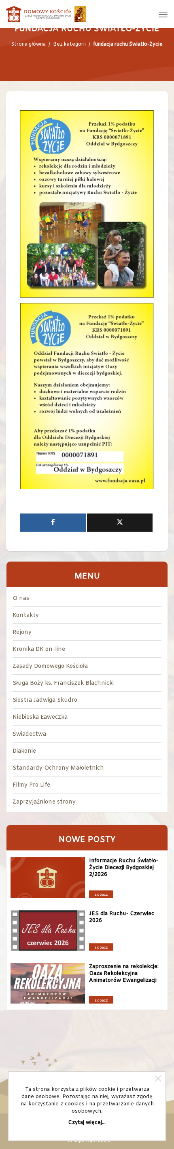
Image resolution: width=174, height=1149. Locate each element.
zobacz (101, 894)
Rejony (22, 632)
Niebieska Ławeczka (40, 717)
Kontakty (26, 615)
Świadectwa (29, 734)
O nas (21, 598)
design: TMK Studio (89, 1141)
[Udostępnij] (53, 522)
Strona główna (28, 44)
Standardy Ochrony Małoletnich (58, 768)
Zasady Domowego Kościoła (50, 666)
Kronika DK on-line (39, 649)
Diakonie (24, 751)
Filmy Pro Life (31, 785)
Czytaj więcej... (87, 1122)
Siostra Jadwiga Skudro (45, 700)
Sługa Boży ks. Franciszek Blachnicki (63, 683)
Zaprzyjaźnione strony (44, 802)
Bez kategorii (69, 44)
